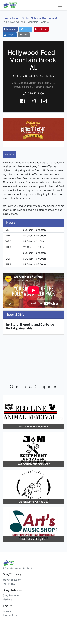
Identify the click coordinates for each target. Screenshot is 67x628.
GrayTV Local (10, 17)
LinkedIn (10, 34)
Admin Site (9, 583)
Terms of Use (10, 615)
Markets (7, 599)
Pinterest (42, 29)
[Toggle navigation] (59, 5)
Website (9, 154)
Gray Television (11, 595)
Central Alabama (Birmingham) (39, 17)
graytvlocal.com (12, 579)
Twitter (27, 29)
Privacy (7, 611)
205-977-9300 (35, 93)
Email (25, 34)
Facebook (10, 29)
